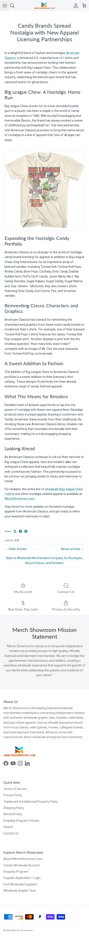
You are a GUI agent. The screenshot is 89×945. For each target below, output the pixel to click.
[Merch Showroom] (44, 5)
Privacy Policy (12, 795)
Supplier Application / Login (22, 878)
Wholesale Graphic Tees (19, 890)
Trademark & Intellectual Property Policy (30, 801)
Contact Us (10, 833)
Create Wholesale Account (21, 865)
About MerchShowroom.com (23, 859)
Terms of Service (15, 789)
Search (8, 827)
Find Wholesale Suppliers (20, 884)
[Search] (14, 5)
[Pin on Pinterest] (25, 531)
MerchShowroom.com (20, 498)
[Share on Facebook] (20, 531)
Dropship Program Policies (21, 820)
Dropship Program (15, 871)
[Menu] (5, 5)
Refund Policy (12, 814)
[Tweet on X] (15, 531)
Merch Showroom (22, 930)
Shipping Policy (13, 808)
